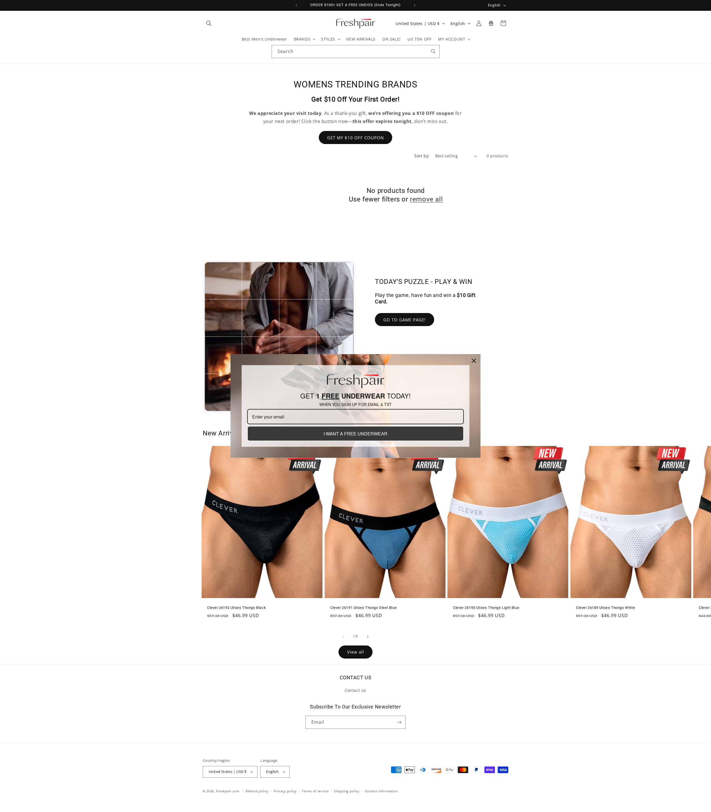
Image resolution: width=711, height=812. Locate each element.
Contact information (381, 791)
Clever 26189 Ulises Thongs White (605, 608)
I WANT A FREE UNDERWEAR (355, 433)
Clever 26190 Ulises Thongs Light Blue (486, 608)
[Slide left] (343, 637)
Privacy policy (285, 791)
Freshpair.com (227, 791)
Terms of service (315, 791)
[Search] (433, 51)
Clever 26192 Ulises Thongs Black (236, 608)
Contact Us (355, 690)
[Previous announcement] (296, 5)
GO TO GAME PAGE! (404, 319)
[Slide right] (368, 637)
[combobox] (355, 51)
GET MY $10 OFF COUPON (355, 137)
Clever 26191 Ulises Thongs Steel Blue (363, 608)
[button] (209, 23)
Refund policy (257, 791)
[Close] (473, 360)
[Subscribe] (399, 722)
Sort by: (421, 155)
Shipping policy (346, 791)
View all (355, 652)
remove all (426, 199)
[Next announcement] (415, 5)
